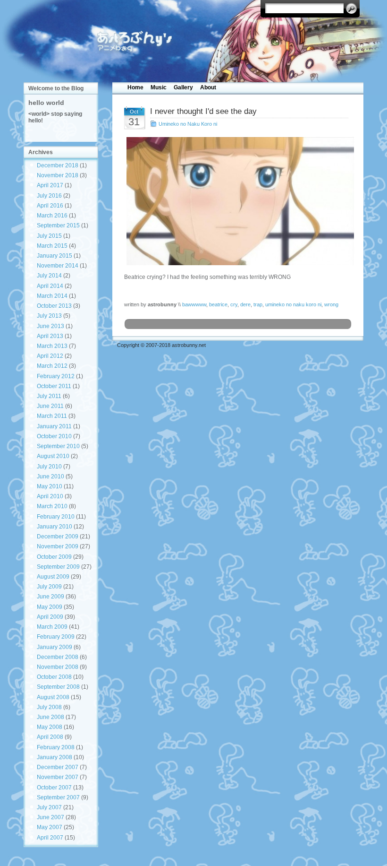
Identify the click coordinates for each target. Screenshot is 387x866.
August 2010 (53, 456)
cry (233, 304)
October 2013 (54, 306)
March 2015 (52, 245)
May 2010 (49, 486)
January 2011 (54, 426)
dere (245, 304)
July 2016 (49, 195)
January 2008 (54, 757)
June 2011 (50, 406)
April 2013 (50, 336)
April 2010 (50, 496)
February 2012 (56, 376)
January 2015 (54, 255)
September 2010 (58, 446)
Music (159, 87)
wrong (331, 304)
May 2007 (49, 827)
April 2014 (50, 286)
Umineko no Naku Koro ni (188, 124)
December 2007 (57, 767)
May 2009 (49, 607)
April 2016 (50, 205)
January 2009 (54, 647)
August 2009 (53, 576)
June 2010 (50, 476)
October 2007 (54, 787)
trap (257, 304)
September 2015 (58, 225)
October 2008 (54, 677)
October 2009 (54, 557)
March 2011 (52, 416)
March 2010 (52, 506)
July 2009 (49, 586)
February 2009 (56, 636)
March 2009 (52, 627)
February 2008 (56, 747)
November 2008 (57, 667)
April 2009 (50, 617)
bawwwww (194, 304)
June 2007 (50, 817)
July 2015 (49, 236)
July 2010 (49, 466)
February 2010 (56, 516)
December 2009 (57, 536)
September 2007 (58, 797)
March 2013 (52, 346)
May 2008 (49, 727)
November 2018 (57, 175)
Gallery (183, 87)
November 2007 (57, 777)
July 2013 (49, 315)
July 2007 (49, 807)
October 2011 (54, 386)
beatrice (218, 304)
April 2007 (50, 837)
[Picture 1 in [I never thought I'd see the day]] (238, 201)
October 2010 (54, 436)
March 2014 (52, 296)
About (208, 87)
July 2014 (49, 275)
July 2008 (49, 707)
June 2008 (50, 717)
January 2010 (54, 526)
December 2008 (57, 657)
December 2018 (57, 165)
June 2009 (50, 596)
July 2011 (49, 396)
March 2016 (52, 215)
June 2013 (50, 326)
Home (135, 87)
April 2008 (50, 737)
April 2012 (50, 356)
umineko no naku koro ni (293, 304)
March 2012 (52, 366)
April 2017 (50, 185)
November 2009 (57, 546)
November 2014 (57, 265)
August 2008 (53, 697)
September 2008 (58, 687)
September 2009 (58, 566)
